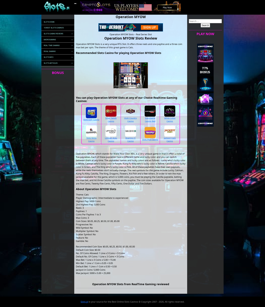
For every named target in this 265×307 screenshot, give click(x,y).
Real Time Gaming (52, 45)
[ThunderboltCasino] (130, 27)
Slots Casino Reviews (53, 34)
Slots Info (48, 57)
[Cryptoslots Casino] (130, 7)
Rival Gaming (50, 51)
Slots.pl (84, 301)
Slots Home (49, 22)
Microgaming (50, 40)
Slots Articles (50, 63)
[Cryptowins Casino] (205, 84)
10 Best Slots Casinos (54, 28)
